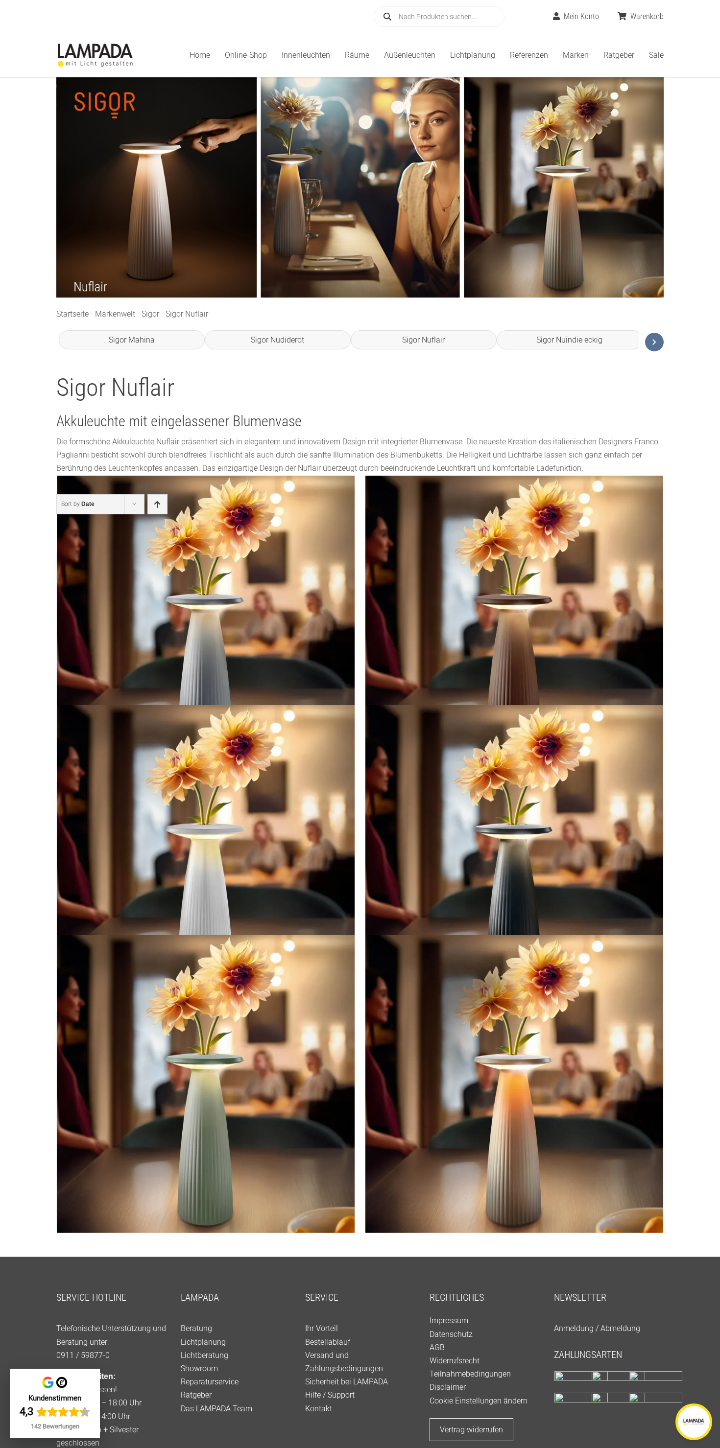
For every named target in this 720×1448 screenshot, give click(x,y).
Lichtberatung (204, 1355)
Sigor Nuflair (423, 340)
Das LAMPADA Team (216, 1408)
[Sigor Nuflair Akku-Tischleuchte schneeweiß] (206, 854)
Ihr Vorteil (321, 1328)
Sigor (150, 314)
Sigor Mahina (132, 340)
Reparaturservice (210, 1381)
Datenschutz (451, 1334)
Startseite (72, 314)
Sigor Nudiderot (277, 340)
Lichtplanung (203, 1342)
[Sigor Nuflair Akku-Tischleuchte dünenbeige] (514, 1084)
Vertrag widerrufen (471, 1429)
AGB (437, 1347)
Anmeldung (574, 1328)
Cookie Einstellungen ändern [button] (479, 1400)
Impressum (449, 1320)
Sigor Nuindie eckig (569, 340)
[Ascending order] (157, 504)
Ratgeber (196, 1395)
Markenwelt (115, 314)
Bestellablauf (327, 1342)
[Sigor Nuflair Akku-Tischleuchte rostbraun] (514, 624)
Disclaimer (448, 1387)
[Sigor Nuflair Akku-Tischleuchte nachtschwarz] (514, 854)
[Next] (654, 342)
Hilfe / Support (330, 1395)
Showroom (199, 1368)
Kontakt (318, 1408)
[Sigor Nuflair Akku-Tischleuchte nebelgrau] (206, 624)
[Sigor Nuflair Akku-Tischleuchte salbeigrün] (206, 1084)
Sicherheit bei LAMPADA (346, 1381)
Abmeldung (620, 1328)
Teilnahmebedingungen (470, 1374)
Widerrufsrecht (455, 1360)
